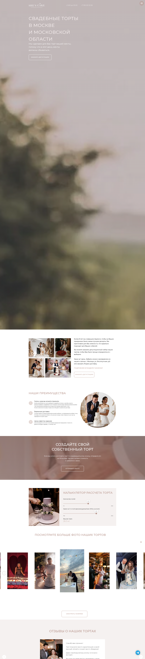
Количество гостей (69, 499)
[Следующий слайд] (141, 657)
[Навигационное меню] (142, 3)
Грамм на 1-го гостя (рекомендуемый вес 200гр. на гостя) (81, 509)
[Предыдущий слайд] (4, 657)
